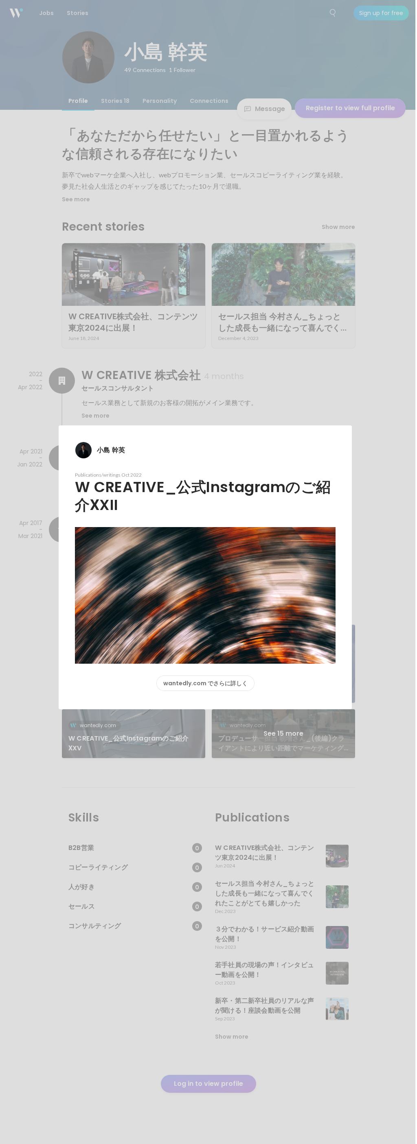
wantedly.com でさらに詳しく (205, 683)
